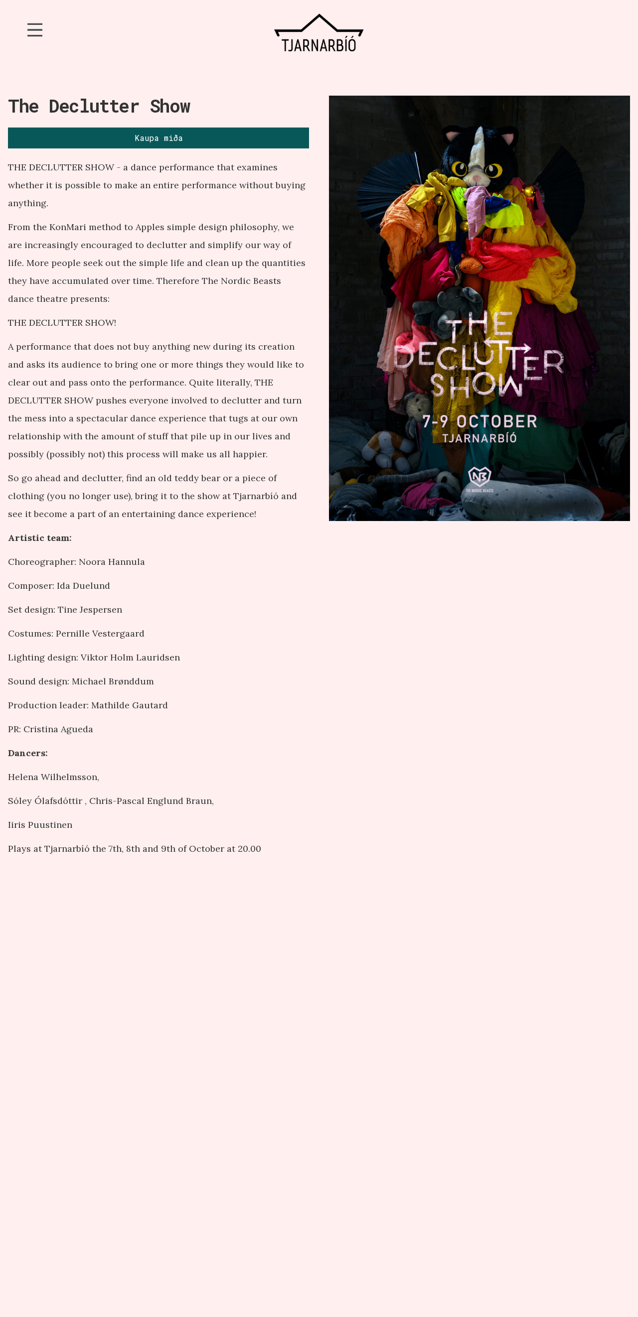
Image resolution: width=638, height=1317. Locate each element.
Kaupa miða (159, 137)
